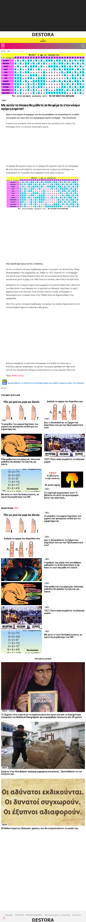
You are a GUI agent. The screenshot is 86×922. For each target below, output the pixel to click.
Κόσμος (12, 711)
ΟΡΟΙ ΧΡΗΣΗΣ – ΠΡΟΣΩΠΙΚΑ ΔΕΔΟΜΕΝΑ (28, 915)
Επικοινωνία (77, 915)
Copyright (8, 915)
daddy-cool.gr (18, 375)
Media (4, 711)
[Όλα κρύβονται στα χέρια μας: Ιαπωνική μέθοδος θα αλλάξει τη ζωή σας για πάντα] (21, 445)
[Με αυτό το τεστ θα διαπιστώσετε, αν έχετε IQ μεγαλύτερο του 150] (21, 480)
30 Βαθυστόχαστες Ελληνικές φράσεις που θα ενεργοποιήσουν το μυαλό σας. (40, 828)
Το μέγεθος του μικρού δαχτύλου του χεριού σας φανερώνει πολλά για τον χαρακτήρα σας (19, 427)
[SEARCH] (83, 46)
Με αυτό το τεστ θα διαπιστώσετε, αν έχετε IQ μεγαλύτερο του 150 (20, 496)
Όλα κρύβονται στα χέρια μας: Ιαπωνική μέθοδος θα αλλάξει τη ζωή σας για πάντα (20, 462)
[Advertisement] (43, 15)
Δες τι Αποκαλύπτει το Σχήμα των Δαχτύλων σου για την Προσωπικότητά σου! (63, 425)
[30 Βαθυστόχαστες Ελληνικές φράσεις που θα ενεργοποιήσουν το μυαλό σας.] (43, 802)
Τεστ (5, 388)
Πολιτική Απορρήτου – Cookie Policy (57, 915)
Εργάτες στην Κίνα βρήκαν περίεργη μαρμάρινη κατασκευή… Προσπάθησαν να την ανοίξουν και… (41, 773)
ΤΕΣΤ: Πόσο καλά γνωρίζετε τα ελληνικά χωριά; (64, 460)
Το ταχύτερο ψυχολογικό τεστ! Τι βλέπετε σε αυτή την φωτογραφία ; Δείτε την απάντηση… (61, 495)
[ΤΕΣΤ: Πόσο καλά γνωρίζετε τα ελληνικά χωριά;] (64, 445)
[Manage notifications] (4, 918)
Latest (43, 41)
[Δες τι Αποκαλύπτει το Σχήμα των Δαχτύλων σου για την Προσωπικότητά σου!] (64, 409)
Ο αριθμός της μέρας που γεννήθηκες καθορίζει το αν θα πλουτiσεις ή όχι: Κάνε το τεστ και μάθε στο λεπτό (62, 565)
